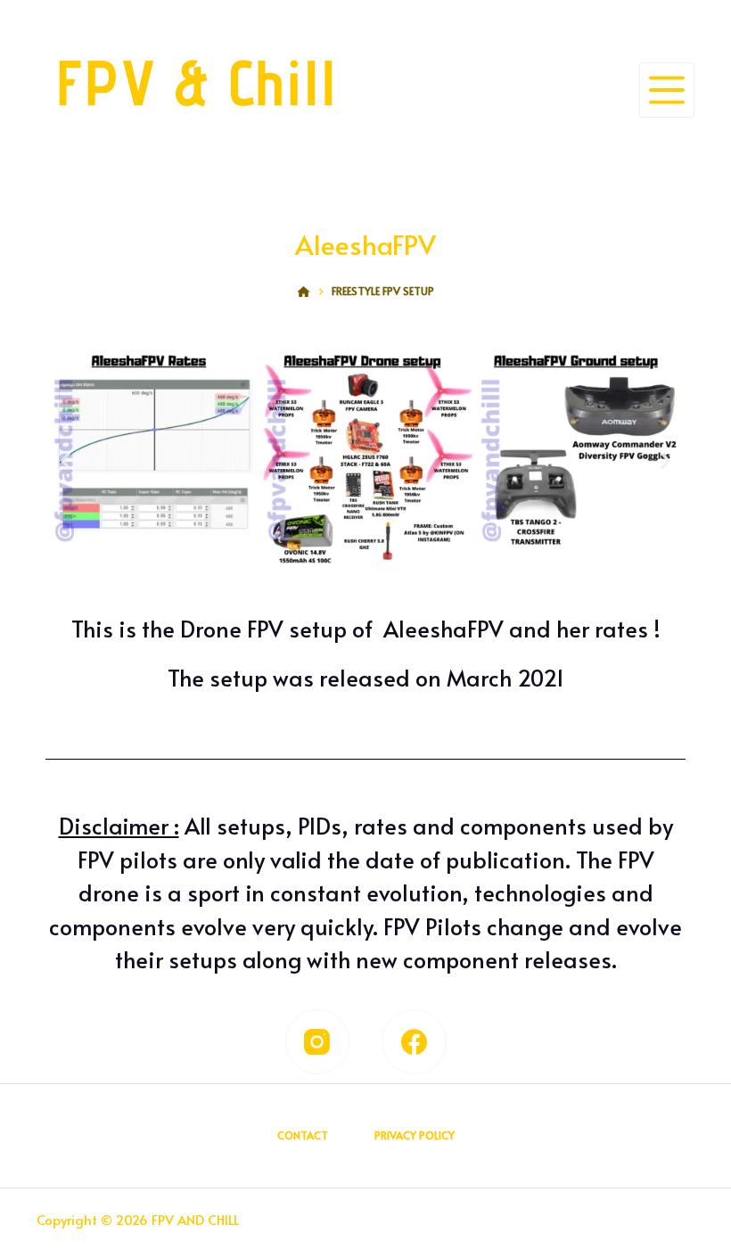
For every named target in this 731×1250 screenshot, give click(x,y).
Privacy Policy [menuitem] (414, 1135)
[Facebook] (414, 1041)
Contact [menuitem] (302, 1135)
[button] (65, 460)
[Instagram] (317, 1041)
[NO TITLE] (303, 291)
